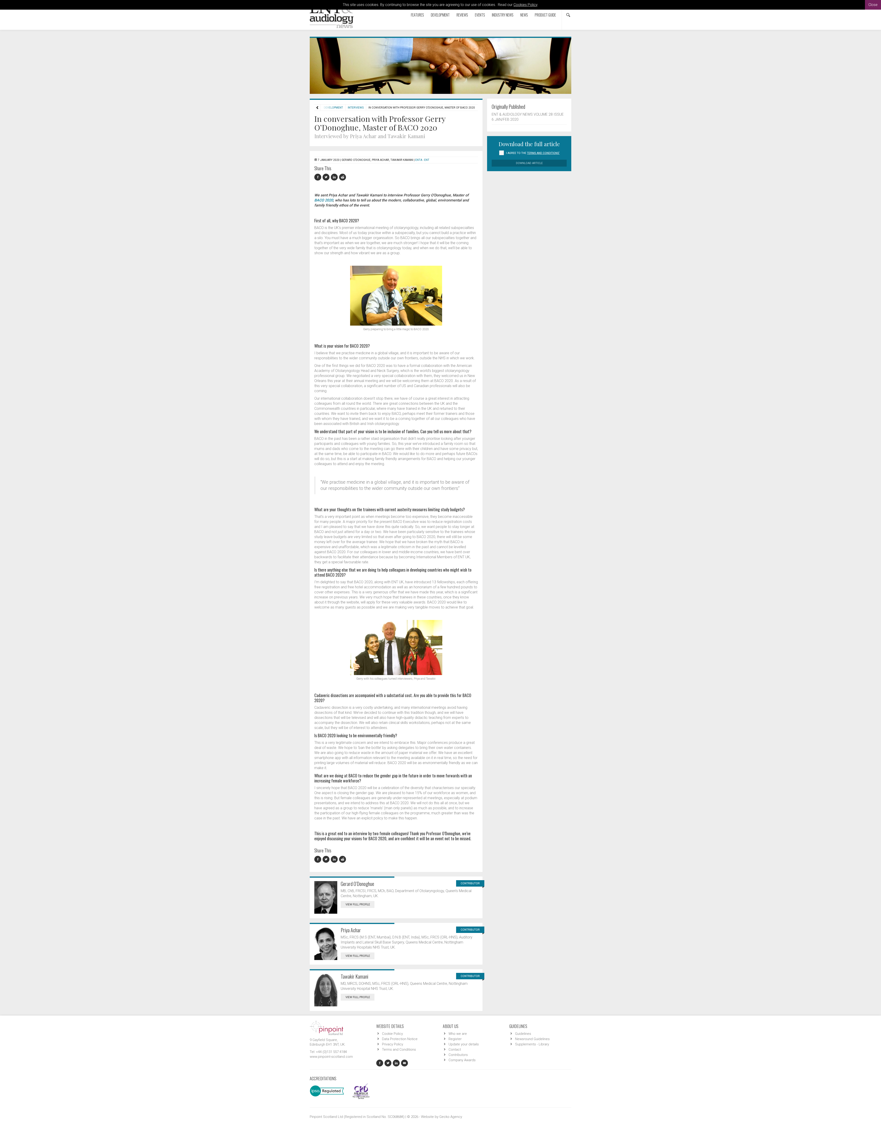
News (524, 15)
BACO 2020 (323, 200)
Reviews (462, 15)
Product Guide (545, 15)
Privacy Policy (392, 1044)
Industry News (502, 15)
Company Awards (462, 1060)
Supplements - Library (532, 1044)
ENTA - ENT (422, 160)
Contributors (458, 1055)
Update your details (464, 1044)
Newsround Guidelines (532, 1039)
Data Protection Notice (400, 1039)
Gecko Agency (450, 1117)
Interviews (356, 107)
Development (440, 15)
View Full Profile (358, 904)
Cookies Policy (525, 5)
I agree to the (533, 153)
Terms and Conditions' (543, 153)
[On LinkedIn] (335, 177)
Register (455, 1039)
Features (417, 15)
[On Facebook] (318, 177)
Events (480, 15)
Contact (455, 1049)
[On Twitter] (327, 177)
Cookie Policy (392, 1034)
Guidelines (523, 1034)
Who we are (458, 1034)
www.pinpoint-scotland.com (331, 1057)
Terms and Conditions (399, 1049)
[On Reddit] (342, 177)
